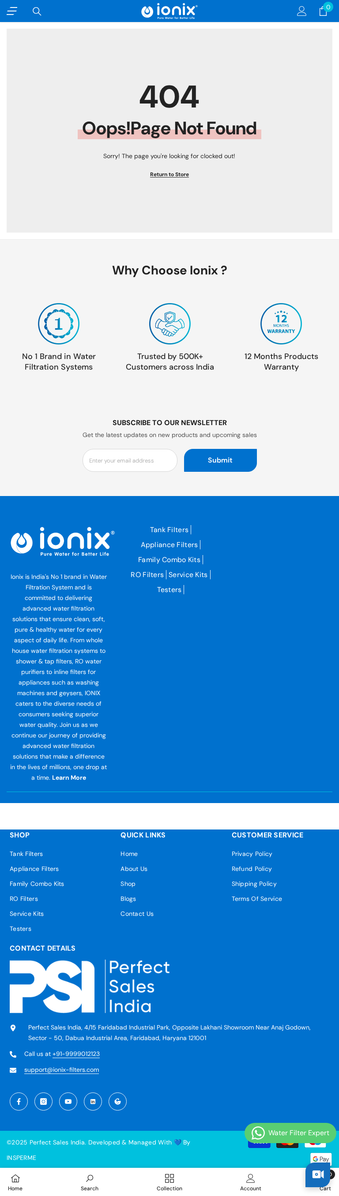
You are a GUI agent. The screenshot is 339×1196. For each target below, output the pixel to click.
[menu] (12, 11)
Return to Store (169, 174)
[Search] (37, 11)
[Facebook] (19, 1101)
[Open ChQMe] (317, 1175)
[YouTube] (68, 1101)
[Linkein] (93, 1101)
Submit (220, 460)
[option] (58, 337)
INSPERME (21, 1158)
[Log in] (302, 11)
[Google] (118, 1101)
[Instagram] (43, 1101)
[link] (89, 1182)
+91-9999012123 (76, 1054)
